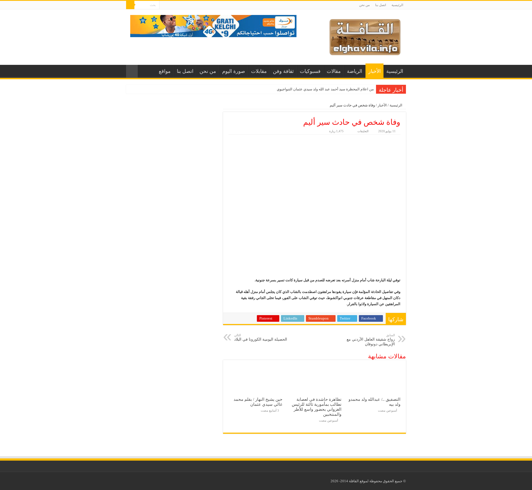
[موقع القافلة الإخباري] (365, 35)
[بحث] (130, 5)
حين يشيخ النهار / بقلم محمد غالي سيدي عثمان (258, 402)
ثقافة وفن (283, 71)
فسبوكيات (310, 71)
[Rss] (163, 5)
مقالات (334, 71)
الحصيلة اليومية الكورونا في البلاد (260, 337)
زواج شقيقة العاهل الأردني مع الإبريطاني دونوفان (371, 339)
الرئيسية (397, 5)
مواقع (165, 71)
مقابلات (259, 71)
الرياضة (354, 71)
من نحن (364, 5)
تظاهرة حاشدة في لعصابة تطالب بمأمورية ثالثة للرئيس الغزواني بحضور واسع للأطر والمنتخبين (316, 407)
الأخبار (374, 71)
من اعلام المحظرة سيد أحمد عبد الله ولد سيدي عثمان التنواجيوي (325, 89)
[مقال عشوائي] (132, 71)
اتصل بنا (380, 5)
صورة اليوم (233, 71)
